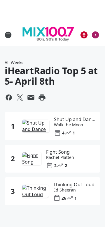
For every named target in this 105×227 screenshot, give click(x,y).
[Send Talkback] (84, 34)
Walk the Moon (68, 124)
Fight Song (58, 152)
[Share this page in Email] (31, 97)
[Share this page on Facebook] (9, 97)
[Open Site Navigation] (8, 34)
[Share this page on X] (20, 97)
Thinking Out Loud (73, 184)
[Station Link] (48, 34)
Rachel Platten (60, 157)
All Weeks (14, 62)
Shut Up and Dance (75, 119)
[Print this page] (42, 97)
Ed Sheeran (64, 190)
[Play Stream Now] (95, 34)
